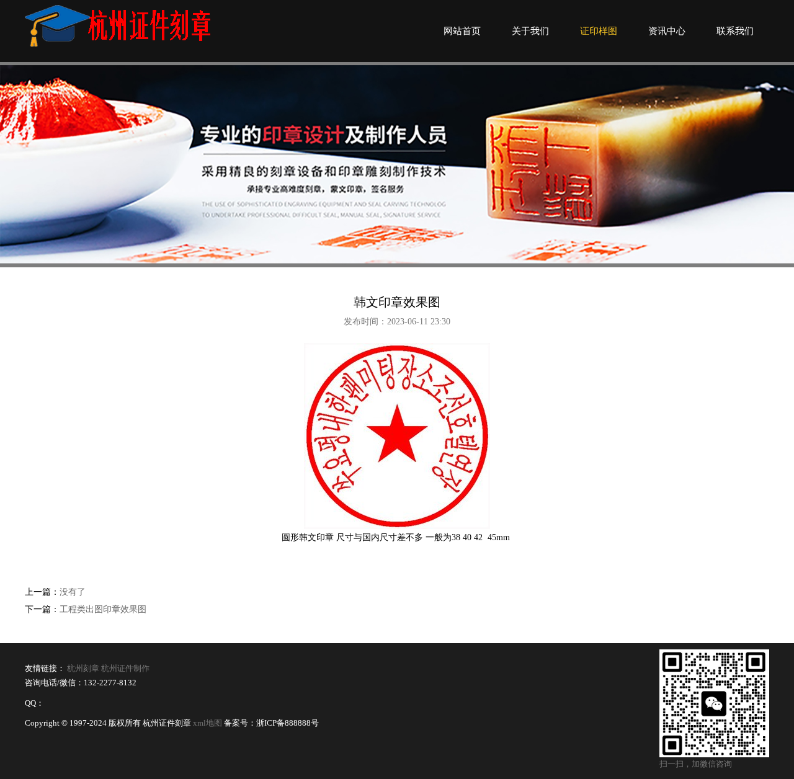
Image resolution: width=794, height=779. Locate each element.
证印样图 (598, 31)
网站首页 (462, 31)
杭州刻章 (83, 668)
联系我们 (735, 31)
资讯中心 (666, 31)
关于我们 (530, 31)
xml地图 (207, 723)
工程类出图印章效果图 (103, 609)
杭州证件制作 (125, 668)
